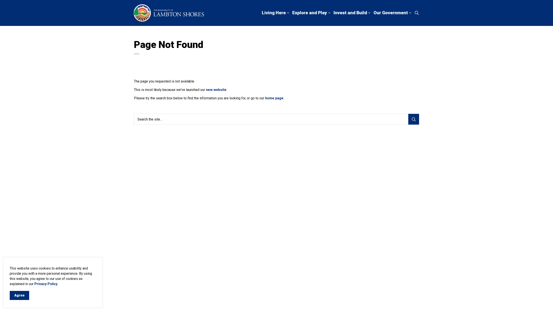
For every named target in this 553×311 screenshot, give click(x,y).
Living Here (274, 12)
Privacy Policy (45, 284)
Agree (19, 295)
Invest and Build (350, 12)
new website (216, 90)
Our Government (390, 12)
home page (274, 98)
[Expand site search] (416, 13)
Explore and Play (309, 12)
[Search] (413, 119)
